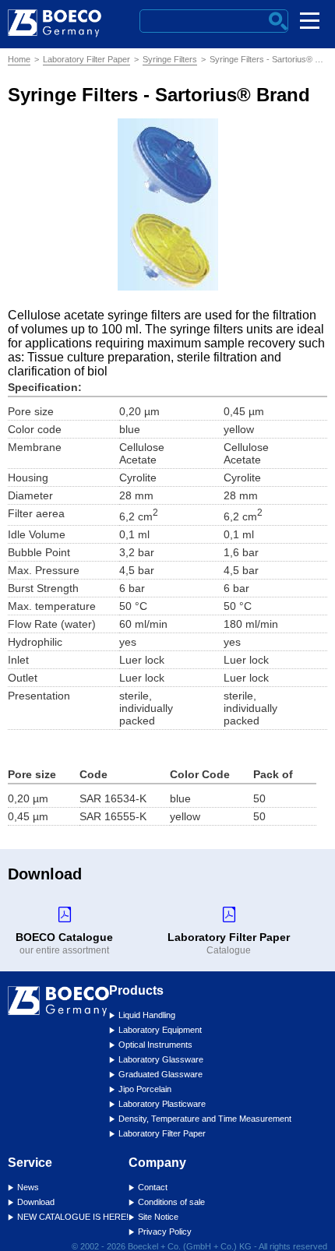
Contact (153, 1187)
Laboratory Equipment (160, 1029)
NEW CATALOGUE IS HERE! (73, 1216)
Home (19, 59)
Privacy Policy (165, 1231)
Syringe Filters (170, 59)
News (28, 1187)
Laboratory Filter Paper (86, 59)
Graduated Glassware (160, 1074)
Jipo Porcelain (144, 1089)
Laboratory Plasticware (162, 1103)
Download (36, 1202)
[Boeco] (54, 41)
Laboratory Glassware (160, 1059)
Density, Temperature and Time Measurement (204, 1118)
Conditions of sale (171, 1202)
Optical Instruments (155, 1044)
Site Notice (158, 1216)
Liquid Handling (146, 1015)
